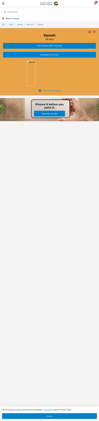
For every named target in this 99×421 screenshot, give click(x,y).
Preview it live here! (52, 91)
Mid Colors (30, 24)
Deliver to (12, 19)
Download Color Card (49, 55)
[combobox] (49, 12)
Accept (49, 416)
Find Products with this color (49, 46)
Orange (20, 24)
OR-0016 (49, 39)
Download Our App (49, 114)
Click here (47, 410)
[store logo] (49, 3)
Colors (11, 24)
